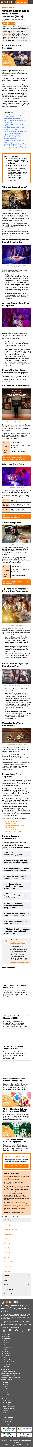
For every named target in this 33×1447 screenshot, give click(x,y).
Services (4, 1398)
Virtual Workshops (8, 1395)
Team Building (11, 23)
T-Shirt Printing (7, 1419)
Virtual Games (7, 1393)
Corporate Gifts (7, 1421)
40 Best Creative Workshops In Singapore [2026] (16, 1017)
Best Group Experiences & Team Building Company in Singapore (16, 1441)
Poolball (6, 1238)
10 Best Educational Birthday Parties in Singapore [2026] (15, 1110)
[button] (16, 1220)
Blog (5, 1358)
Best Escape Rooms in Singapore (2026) (12, 822)
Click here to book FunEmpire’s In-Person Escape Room (14, 516)
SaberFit (6, 1257)
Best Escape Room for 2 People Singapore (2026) (15, 826)
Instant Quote (22, 2)
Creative (5, 1386)
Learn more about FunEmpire (20, 962)
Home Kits (6, 1415)
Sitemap (6, 1366)
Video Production (8, 1417)
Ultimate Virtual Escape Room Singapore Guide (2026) (15, 830)
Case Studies (7, 1347)
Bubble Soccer (8, 1234)
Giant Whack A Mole (10, 1262)
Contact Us (5, 1370)
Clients (6, 1351)
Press (5, 1349)
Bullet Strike (8, 1266)
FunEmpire (7, 1176)
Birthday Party (7, 1413)
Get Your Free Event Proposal (16, 1166)
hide (12, 112)
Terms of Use (7, 34)
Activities (6, 1336)
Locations (7, 1355)
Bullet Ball (7, 1252)
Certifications (8, 1353)
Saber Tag (7, 1248)
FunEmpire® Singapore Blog (9, 7)
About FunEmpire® (7, 1335)
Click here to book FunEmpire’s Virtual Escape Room (15, 582)
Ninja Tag (7, 1243)
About (5, 1341)
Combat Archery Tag (10, 1229)
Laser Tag (7, 1225)
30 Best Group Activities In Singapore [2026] (14, 1047)
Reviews (6, 1345)
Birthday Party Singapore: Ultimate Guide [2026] (14, 1079)
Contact (6, 1343)
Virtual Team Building (9, 1406)
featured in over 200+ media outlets (16, 1206)
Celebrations (7, 1402)
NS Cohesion (7, 1404)
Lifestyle (5, 23)
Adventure (6, 1384)
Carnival (5, 1410)
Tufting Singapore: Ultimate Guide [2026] (14, 986)
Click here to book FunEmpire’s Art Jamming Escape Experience (14, 458)
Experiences (7, 1338)
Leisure (5, 1391)
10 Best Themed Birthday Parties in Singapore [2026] (14, 1140)
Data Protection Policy (10, 1362)
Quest (5, 1388)
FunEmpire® (12, 1445)
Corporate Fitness (8, 1408)
